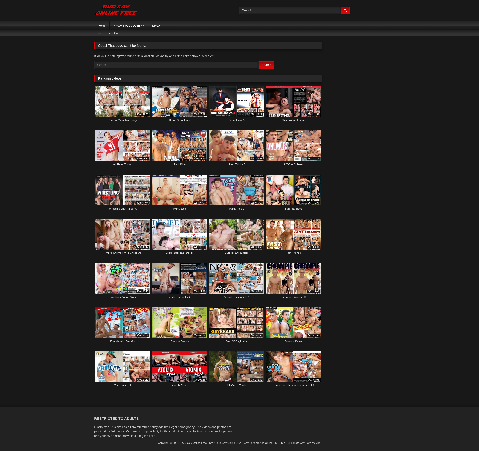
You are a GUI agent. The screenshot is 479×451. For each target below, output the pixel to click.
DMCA (156, 25)
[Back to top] (467, 440)
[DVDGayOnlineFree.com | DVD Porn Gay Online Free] (116, 10)
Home (102, 25)
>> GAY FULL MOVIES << (129, 25)
